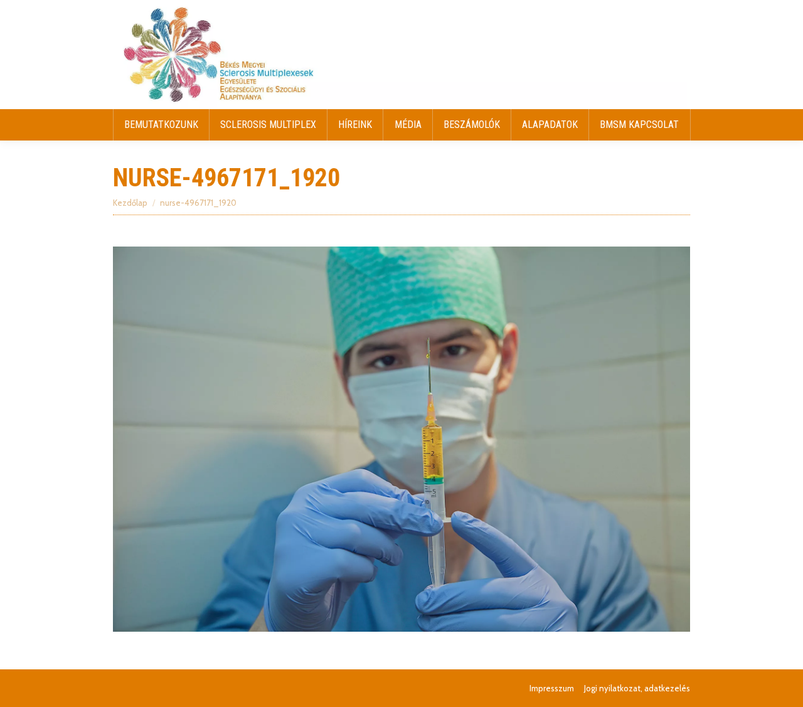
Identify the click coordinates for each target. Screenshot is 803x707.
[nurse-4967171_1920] (401, 439)
